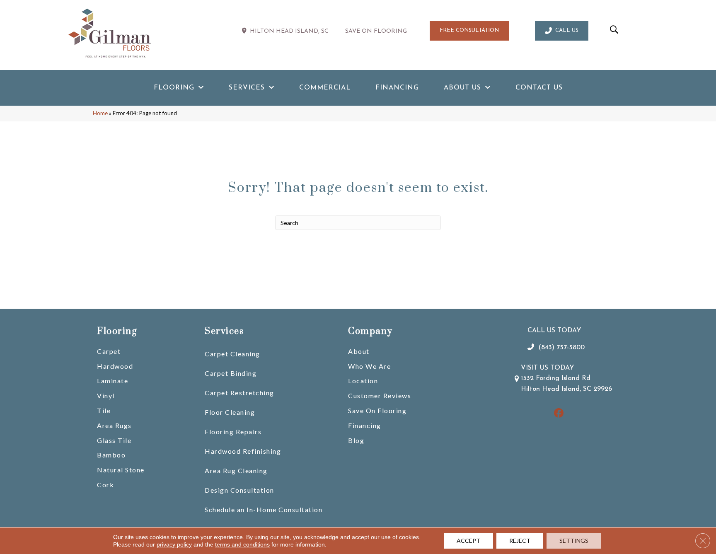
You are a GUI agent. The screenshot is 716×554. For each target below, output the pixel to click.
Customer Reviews (379, 395)
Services (224, 331)
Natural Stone (121, 470)
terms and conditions (242, 544)
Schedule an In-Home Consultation (263, 509)
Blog (356, 440)
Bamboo (111, 455)
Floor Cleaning (230, 412)
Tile (104, 410)
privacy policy (174, 544)
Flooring (117, 331)
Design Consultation (239, 490)
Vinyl (106, 395)
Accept (468, 540)
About (359, 351)
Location (363, 381)
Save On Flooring (377, 410)
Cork (105, 485)
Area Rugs (114, 425)
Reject (519, 540)
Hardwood (115, 366)
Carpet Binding (230, 373)
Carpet (109, 351)
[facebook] (559, 413)
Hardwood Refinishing (243, 451)
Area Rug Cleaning (236, 470)
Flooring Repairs (233, 431)
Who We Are (369, 366)
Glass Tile (114, 440)
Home (100, 113)
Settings (573, 540)
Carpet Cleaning (232, 354)
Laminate (112, 381)
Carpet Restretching (239, 393)
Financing (364, 425)
